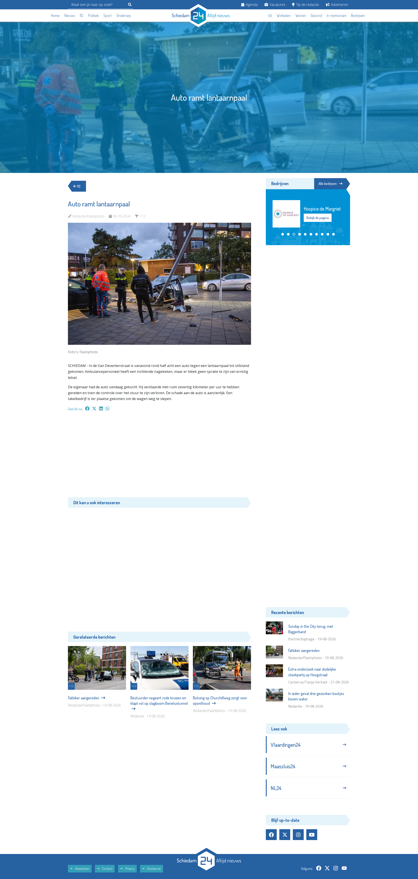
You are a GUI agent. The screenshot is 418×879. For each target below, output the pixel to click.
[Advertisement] (159, 456)
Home (55, 15)
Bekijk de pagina (317, 220)
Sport (107, 15)
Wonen (300, 15)
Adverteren (339, 4)
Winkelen (284, 15)
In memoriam (336, 15)
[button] (282, 234)
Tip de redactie (307, 4)
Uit (270, 15)
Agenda (251, 4)
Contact (107, 868)
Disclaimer (154, 868)
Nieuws (69, 15)
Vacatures (277, 4)
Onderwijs (123, 15)
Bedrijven (358, 15)
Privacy (130, 868)
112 (81, 15)
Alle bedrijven (328, 183)
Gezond (316, 15)
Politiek (93, 15)
